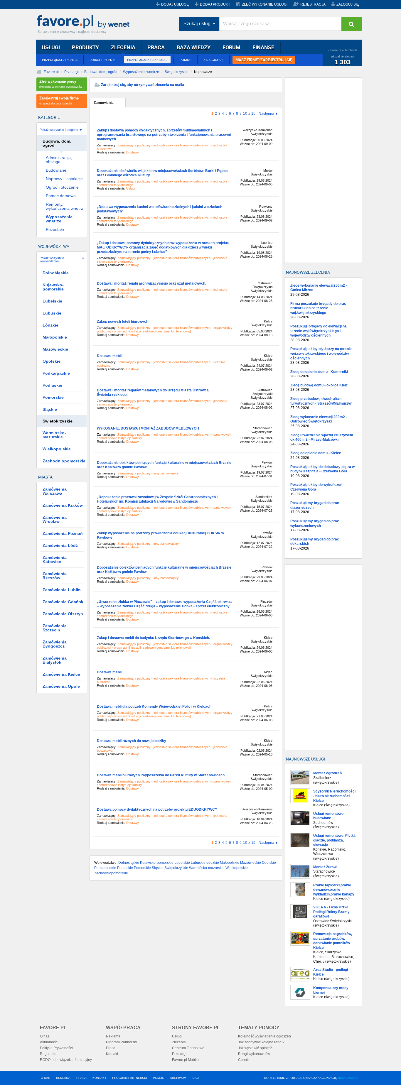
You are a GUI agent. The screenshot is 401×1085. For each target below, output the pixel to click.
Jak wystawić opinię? (255, 1048)
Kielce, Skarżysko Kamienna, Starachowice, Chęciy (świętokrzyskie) (333, 948)
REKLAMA (63, 1077)
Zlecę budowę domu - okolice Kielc (319, 387)
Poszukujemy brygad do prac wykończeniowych (314, 525)
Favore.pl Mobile (185, 1060)
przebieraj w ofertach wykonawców (60, 83)
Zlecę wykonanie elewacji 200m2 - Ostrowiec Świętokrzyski (318, 421)
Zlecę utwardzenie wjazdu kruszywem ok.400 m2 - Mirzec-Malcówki (321, 439)
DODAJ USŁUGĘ (175, 4)
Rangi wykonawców (254, 1054)
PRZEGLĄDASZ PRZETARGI (147, 60)
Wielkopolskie (236, 868)
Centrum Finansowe (188, 1048)
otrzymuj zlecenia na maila (59, 100)
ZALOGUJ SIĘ (347, 4)
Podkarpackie (105, 868)
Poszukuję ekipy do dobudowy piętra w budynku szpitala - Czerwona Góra (322, 471)
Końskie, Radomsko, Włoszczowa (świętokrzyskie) (334, 847)
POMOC (185, 60)
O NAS (45, 1077)
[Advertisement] (323, 170)
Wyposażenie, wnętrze (141, 72)
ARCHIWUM (178, 1077)
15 (253, 113)
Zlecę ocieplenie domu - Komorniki (319, 374)
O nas (44, 1036)
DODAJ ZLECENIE (102, 60)
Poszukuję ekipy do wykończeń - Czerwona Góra (317, 489)
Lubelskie (182, 863)
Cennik (244, 1060)
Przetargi (71, 72)
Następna (266, 114)
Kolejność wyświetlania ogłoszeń (264, 1036)
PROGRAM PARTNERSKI (129, 1077)
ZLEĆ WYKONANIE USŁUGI (264, 4)
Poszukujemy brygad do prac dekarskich (314, 543)
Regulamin (49, 1054)
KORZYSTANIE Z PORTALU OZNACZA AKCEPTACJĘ (311, 1077)
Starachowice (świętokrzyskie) (326, 871)
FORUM (231, 47)
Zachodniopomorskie (111, 873)
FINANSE (263, 47)
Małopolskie (229, 863)
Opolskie (269, 863)
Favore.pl (84, 22)
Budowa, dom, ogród (100, 72)
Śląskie (158, 868)
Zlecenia (179, 1042)
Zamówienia (104, 103)
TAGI (195, 1077)
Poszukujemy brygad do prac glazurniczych (314, 507)
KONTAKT (99, 1077)
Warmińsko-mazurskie (207, 868)
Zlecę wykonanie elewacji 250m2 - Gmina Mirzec (318, 290)
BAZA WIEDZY (193, 47)
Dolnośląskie (128, 863)
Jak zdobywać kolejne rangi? (261, 1042)
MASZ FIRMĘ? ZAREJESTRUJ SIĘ (263, 59)
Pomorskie (142, 868)
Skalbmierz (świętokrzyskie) (327, 777)
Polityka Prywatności (56, 1048)
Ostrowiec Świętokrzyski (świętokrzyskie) (332, 916)
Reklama (113, 1036)
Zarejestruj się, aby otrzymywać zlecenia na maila (142, 85)
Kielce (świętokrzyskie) (334, 798)
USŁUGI (51, 47)
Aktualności (49, 1042)
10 (245, 113)
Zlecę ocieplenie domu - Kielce (315, 455)
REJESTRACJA (313, 4)
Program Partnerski (121, 1042)
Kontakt (112, 1054)
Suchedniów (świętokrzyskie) (328, 820)
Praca (110, 1048)
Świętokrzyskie (176, 72)
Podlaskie (125, 868)
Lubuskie (198, 863)
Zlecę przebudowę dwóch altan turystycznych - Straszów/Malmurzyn (321, 403)
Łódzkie (212, 863)
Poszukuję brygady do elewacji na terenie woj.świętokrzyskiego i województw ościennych (318, 333)
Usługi (177, 1036)
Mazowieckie (250, 863)
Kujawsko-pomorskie (156, 863)
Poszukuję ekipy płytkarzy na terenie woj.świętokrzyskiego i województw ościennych (321, 356)
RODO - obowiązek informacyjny (66, 1060)
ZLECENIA (123, 47)
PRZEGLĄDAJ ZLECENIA (59, 60)
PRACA (156, 47)
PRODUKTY (85, 47)
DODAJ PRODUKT (215, 4)
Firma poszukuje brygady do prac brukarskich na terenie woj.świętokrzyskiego (318, 311)
